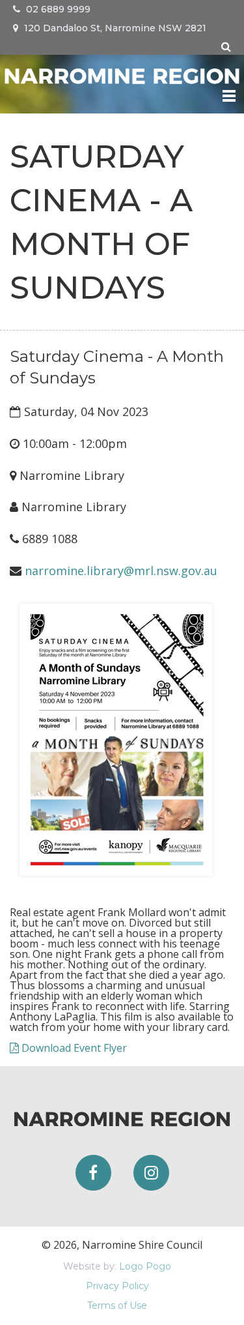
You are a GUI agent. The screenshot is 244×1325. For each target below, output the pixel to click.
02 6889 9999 (56, 9)
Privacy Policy (117, 1286)
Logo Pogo (145, 1266)
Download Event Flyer (73, 1048)
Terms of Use (117, 1305)
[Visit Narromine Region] (122, 74)
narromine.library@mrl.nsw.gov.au (121, 570)
